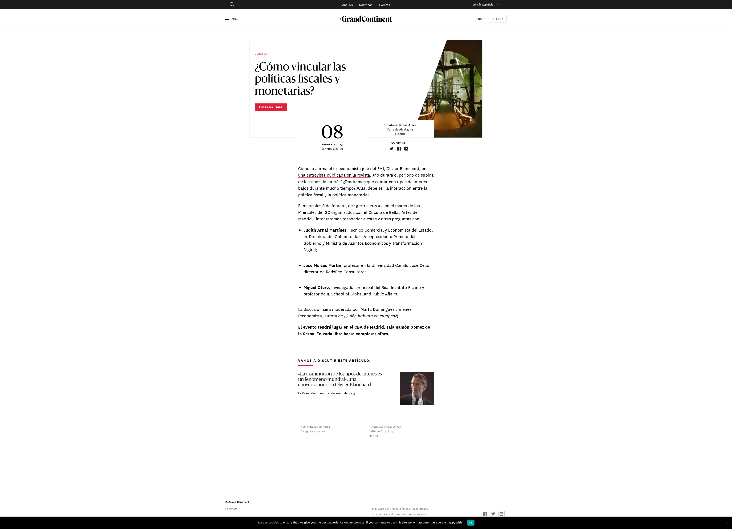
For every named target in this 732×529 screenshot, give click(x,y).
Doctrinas (365, 4)
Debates (261, 53)
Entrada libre (271, 107)
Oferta (498, 19)
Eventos (384, 4)
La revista (231, 509)
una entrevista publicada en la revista (334, 175)
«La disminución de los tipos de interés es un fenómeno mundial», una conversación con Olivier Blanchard (340, 380)
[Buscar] (253, 4)
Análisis (347, 4)
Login (481, 19)
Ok (471, 522)
